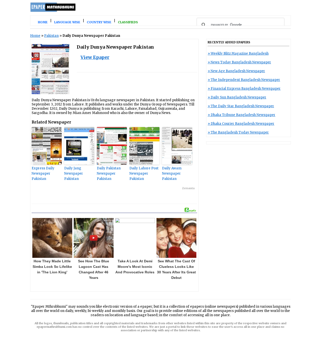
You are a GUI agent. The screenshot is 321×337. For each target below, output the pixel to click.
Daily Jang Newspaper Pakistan (73, 173)
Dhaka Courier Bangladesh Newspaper (242, 124)
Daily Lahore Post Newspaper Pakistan (143, 173)
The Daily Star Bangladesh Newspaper (242, 106)
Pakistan (51, 36)
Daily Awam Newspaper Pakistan (172, 173)
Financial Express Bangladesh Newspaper (246, 88)
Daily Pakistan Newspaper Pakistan (109, 173)
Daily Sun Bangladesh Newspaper (238, 97)
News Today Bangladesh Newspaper (241, 62)
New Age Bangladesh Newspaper (238, 71)
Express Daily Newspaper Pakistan (43, 173)
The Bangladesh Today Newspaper (240, 132)
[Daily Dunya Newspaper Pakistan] (50, 93)
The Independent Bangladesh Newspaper (245, 80)
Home (35, 36)
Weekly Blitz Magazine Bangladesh (240, 53)
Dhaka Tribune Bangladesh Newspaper (243, 115)
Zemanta (188, 188)
